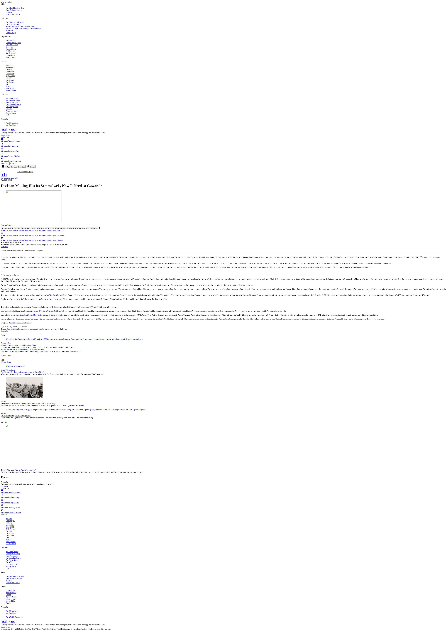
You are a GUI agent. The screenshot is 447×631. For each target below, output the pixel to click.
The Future (10, 82)
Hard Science (10, 88)
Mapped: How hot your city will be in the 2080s (18, 345)
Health (8, 86)
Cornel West (10, 55)
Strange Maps (11, 113)
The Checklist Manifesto (58, 295)
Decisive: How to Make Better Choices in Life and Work (40, 315)
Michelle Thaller (12, 45)
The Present (10, 80)
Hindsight (9, 31)
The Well (9, 109)
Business (9, 65)
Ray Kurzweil (11, 53)
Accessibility (10, 601)
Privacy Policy (11, 597)
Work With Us (11, 593)
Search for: (5, 163)
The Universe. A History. (15, 22)
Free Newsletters (12, 123)
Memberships (10, 125)
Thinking (9, 69)
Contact (8, 595)
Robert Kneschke (15, 323)
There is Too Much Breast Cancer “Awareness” (18, 470)
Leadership (10, 72)
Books (3, 401)
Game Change (11, 33)
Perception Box (11, 111)
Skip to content (6, 2)
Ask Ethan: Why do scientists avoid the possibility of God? (22, 372)
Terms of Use (10, 599)
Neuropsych (10, 67)
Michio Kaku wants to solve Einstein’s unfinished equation (22, 349)
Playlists (9, 12)
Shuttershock (26, 323)
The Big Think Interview (15, 8)
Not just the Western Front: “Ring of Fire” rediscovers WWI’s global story (28, 403)
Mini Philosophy (12, 102)
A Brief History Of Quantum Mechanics (20, 26)
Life (7, 84)
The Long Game (12, 107)
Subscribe (14, 178)
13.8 (7, 115)
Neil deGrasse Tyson (13, 43)
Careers (8, 603)
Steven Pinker (11, 49)
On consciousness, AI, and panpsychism (15, 416)
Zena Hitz (9, 47)
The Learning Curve (13, 105)
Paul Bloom (10, 51)
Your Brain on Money (14, 10)
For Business (6, 178)
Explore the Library (13, 14)
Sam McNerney (7, 225)
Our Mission (10, 591)
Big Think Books (12, 98)
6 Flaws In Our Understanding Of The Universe (23, 28)
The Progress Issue (12, 24)
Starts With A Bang (13, 100)
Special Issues (11, 90)
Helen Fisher (10, 57)
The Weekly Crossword (14, 617)
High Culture (10, 76)
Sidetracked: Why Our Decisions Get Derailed (46, 311)
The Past (9, 78)
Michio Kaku (10, 41)
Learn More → (6, 135)
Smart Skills (10, 74)
